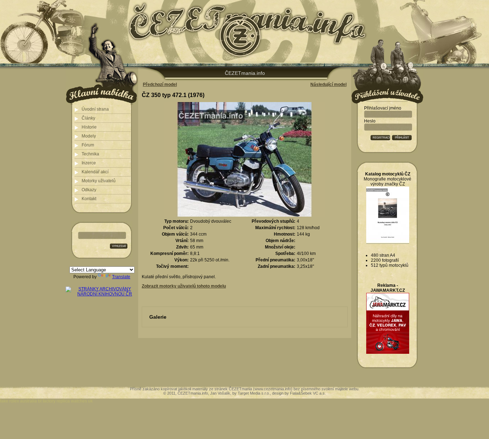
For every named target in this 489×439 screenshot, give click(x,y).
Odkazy (89, 189)
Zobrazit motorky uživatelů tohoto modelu (184, 286)
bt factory (46, 401)
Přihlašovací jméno (382, 108)
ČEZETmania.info (245, 73)
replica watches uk (75, 401)
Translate (121, 276)
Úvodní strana (95, 109)
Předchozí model (160, 84)
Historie (89, 127)
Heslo (370, 121)
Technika (90, 153)
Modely (89, 136)
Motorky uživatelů (99, 180)
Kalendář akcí (95, 171)
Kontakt (89, 198)
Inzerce (89, 162)
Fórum (88, 145)
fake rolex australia (18, 401)
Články (88, 118)
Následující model (328, 84)
